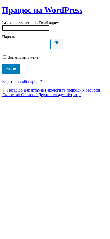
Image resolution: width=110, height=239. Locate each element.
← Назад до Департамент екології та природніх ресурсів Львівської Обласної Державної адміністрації (51, 92)
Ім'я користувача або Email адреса (31, 23)
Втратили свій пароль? (22, 81)
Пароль (8, 37)
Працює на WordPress (42, 10)
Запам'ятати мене (23, 57)
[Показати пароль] (56, 44)
